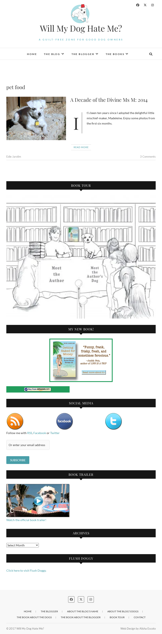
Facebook (39, 433)
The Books (115, 54)
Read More (81, 147)
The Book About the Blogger (81, 617)
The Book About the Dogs (34, 617)
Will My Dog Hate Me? (81, 28)
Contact (140, 617)
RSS (29, 433)
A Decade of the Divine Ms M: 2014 (109, 99)
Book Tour (117, 617)
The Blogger (83, 54)
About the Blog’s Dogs (122, 611)
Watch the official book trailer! (26, 520)
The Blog (52, 54)
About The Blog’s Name (82, 611)
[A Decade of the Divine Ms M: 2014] (36, 118)
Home (32, 54)
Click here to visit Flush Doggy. (26, 570)
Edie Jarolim (13, 156)
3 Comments (148, 156)
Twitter (55, 433)
